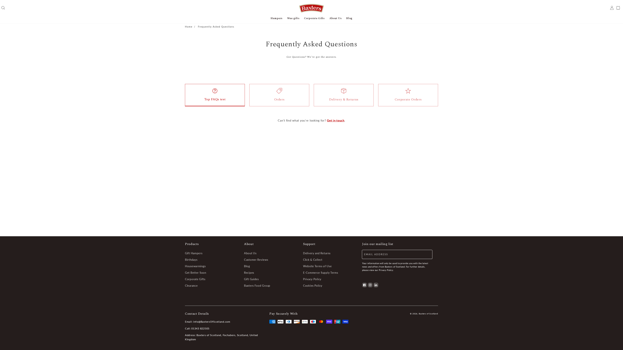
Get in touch (335, 120)
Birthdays (191, 259)
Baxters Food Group (257, 285)
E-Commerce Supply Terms (320, 272)
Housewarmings (195, 266)
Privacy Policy (312, 279)
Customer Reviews (256, 259)
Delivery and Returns (316, 253)
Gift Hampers (193, 253)
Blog (247, 266)
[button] (3, 8)
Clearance (191, 285)
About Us (250, 253)
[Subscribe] (428, 254)
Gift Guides (251, 279)
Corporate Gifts (195, 279)
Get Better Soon (195, 272)
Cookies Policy (312, 285)
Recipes (249, 272)
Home (188, 26)
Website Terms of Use (317, 266)
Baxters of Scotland (428, 313)
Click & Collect (312, 259)
